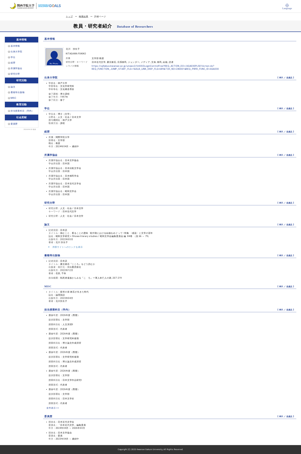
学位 (13, 57)
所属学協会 (16, 68)
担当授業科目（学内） (22, 111)
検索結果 (83, 16)
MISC (13, 98)
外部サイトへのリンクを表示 (67, 247)
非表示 (289, 77)
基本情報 (15, 46)
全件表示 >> (52, 408)
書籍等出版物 (18, 92)
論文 (13, 87)
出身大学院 (16, 51)
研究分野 (15, 74)
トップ (69, 16)
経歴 (13, 62)
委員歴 (14, 124)
